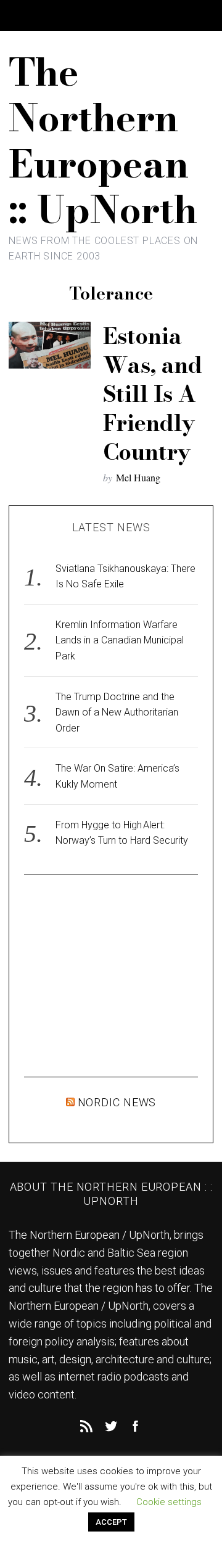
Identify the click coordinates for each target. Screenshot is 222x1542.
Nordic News (117, 1102)
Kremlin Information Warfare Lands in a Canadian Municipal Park (120, 640)
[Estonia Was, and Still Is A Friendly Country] (49, 345)
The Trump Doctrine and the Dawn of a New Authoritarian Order (117, 712)
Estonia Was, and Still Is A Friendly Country (152, 393)
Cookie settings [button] (169, 1501)
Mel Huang (138, 477)
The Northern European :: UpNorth (103, 141)
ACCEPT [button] (111, 1522)
